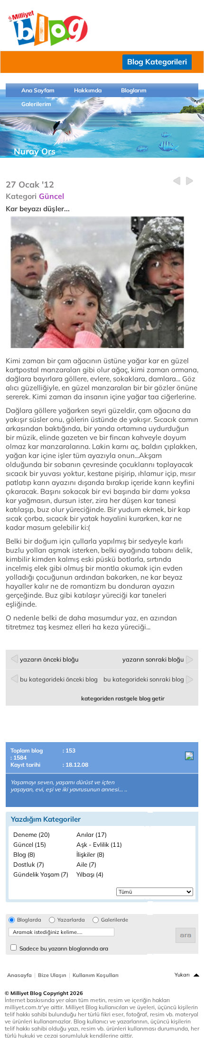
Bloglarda (29, 920)
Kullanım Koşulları (96, 975)
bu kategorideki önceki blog (59, 679)
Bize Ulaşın (52, 975)
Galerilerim (36, 104)
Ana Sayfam (38, 90)
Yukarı (182, 974)
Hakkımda (88, 90)
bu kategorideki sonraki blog (143, 679)
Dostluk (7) (28, 864)
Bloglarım (134, 90)
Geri (177, 181)
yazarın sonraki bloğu (153, 659)
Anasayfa (19, 975)
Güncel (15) (29, 844)
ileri (189, 181)
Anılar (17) (91, 834)
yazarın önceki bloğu (49, 659)
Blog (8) (24, 854)
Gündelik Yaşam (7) (40, 874)
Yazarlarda (71, 920)
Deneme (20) (31, 834)
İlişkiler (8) (90, 854)
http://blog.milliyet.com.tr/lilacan (57, 160)
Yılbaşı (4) (89, 874)
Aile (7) (86, 864)
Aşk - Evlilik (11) (99, 844)
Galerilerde (114, 920)
